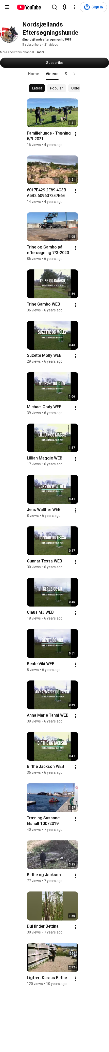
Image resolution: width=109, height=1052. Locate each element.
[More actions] (75, 134)
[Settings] (75, 7)
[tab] (33, 74)
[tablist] (54, 74)
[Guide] (7, 7)
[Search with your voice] (65, 7)
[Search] (54, 7)
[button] (74, 74)
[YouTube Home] (28, 7)
